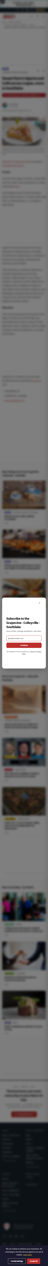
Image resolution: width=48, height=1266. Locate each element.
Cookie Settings (17, 1261)
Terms (32, 651)
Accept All (33, 1261)
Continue (24, 645)
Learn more (27, 1255)
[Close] (39, 603)
